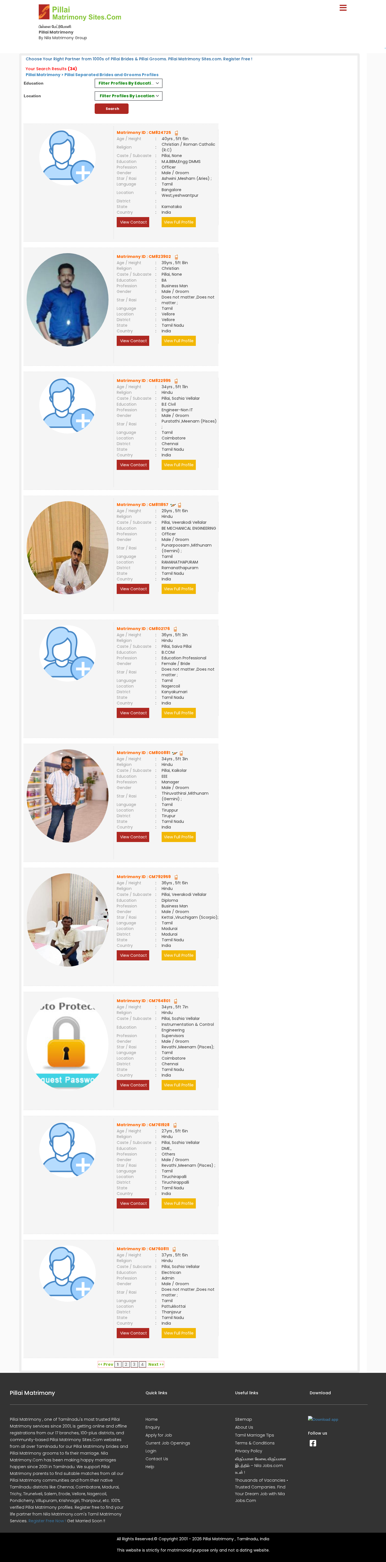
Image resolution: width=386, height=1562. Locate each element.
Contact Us (157, 1459)
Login (151, 1451)
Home (152, 1419)
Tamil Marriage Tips (254, 1435)
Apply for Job (159, 1435)
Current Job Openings (168, 1443)
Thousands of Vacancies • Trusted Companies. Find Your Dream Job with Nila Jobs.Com (261, 1490)
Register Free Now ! (47, 1521)
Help (150, 1467)
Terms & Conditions (255, 1443)
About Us (244, 1427)
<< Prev (105, 1364)
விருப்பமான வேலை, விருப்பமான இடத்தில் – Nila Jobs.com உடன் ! (260, 1465)
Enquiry (153, 1427)
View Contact (133, 222)
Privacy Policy (248, 1451)
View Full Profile (179, 222)
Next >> (156, 1364)
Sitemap (243, 1419)
